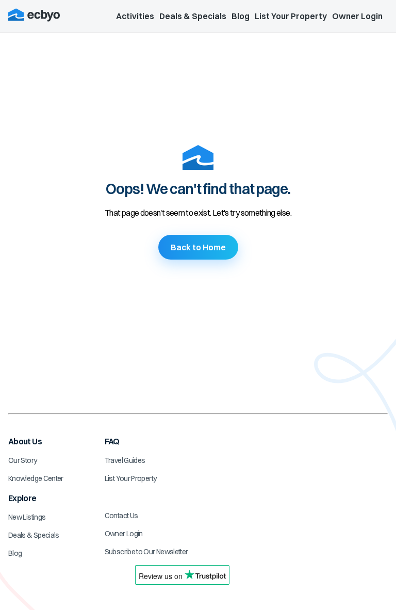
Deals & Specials (192, 16)
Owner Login (357, 16)
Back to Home (198, 247)
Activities (135, 16)
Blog (241, 16)
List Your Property (291, 16)
